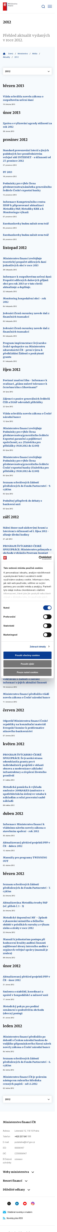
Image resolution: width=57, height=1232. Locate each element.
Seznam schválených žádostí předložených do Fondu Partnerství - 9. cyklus (27, 486)
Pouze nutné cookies (27, 672)
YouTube (25, 1203)
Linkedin (17, 1203)
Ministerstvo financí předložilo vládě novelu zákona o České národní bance (26, 696)
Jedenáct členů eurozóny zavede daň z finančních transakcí (26, 315)
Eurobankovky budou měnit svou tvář (26, 223)
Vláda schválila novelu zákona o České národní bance (27, 415)
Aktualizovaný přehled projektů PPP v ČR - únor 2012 (26, 978)
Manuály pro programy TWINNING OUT (25, 859)
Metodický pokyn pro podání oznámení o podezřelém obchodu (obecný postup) (23, 1010)
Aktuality (6, 57)
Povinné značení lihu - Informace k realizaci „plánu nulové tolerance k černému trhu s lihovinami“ (25, 384)
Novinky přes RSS (15, 1218)
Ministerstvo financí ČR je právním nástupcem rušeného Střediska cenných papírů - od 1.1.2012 (25, 1080)
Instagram (32, 1203)
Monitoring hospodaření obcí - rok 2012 (24, 300)
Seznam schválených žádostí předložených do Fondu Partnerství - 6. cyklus (27, 1062)
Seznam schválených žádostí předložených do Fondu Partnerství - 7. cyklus (26, 888)
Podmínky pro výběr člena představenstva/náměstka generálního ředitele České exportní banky (27, 187)
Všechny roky (27, 71)
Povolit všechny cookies (27, 655)
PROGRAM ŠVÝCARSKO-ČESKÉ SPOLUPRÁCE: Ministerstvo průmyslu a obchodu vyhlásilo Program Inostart (27, 549)
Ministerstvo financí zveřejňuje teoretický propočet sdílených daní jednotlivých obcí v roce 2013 (24, 262)
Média (34, 54)
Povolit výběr (27, 664)
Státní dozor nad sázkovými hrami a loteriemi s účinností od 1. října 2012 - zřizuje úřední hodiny (26, 531)
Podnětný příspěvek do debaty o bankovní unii (22, 502)
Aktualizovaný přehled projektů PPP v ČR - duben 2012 (26, 844)
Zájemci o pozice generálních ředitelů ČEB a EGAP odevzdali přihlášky (26, 400)
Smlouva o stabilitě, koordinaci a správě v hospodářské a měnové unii (25, 993)
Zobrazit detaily (38, 646)
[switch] (47, 616)
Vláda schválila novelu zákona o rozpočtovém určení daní (23, 98)
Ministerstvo (23, 54)
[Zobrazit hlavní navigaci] (50, 6)
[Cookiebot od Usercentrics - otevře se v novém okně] (39, 558)
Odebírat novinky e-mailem (19, 1212)
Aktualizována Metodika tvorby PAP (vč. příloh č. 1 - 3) (25, 904)
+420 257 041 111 (23, 1136)
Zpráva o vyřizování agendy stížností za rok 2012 (27, 125)
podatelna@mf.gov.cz (25, 1142)
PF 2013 (7, 172)
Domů (10, 54)
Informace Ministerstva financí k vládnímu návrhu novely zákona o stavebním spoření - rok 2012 (24, 828)
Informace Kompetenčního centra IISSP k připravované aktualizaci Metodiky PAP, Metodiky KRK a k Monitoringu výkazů (24, 207)
